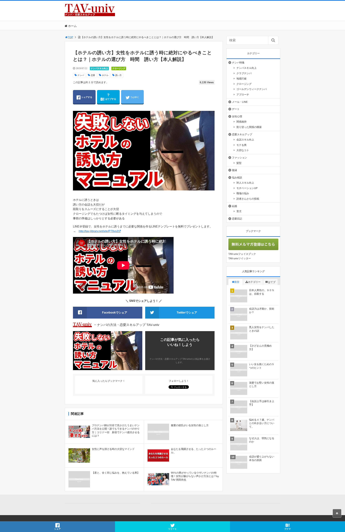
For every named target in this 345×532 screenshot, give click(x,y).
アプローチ (242, 94)
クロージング (118, 68)
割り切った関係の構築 (249, 127)
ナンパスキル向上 (99, 68)
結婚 (234, 206)
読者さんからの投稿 (247, 198)
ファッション (239, 157)
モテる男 (241, 145)
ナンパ (80, 75)
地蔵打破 (241, 78)
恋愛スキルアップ (242, 134)
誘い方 (118, 75)
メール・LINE (240, 101)
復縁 (234, 170)
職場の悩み (242, 193)
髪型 (239, 163)
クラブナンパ (244, 73)
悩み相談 (237, 177)
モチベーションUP (246, 188)
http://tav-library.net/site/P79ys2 (98, 231)
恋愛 (93, 75)
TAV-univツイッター (239, 258)
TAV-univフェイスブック (242, 253)
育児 (239, 211)
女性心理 (237, 116)
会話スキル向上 (245, 139)
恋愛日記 (237, 218)
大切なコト (242, 150)
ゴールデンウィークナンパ (251, 89)
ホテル (105, 75)
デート (236, 109)
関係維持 (241, 121)
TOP (70, 37)
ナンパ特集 (238, 62)
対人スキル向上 (245, 182)
